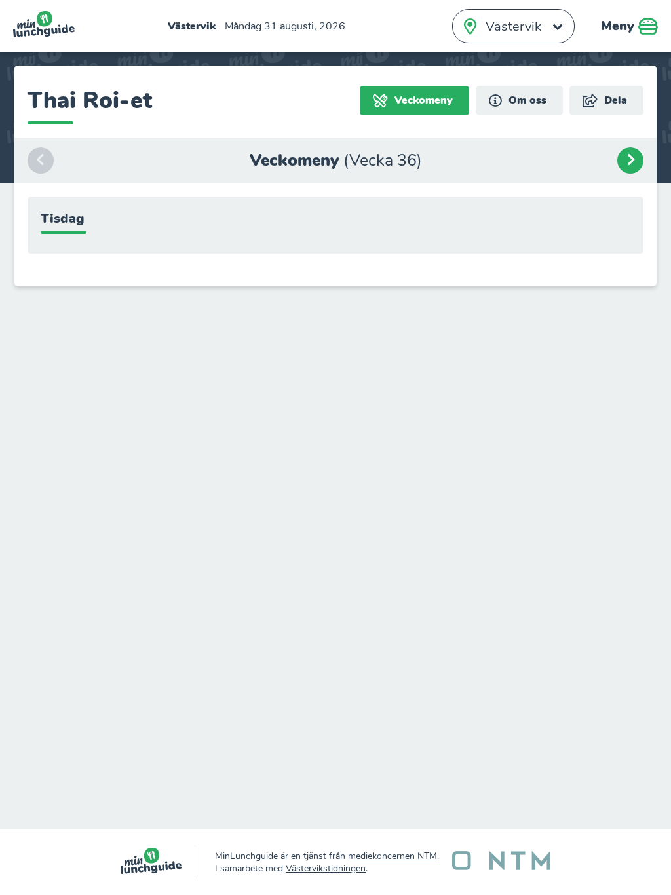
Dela (614, 100)
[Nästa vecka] (630, 160)
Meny (619, 26)
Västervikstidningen (326, 868)
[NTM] (501, 862)
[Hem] (158, 862)
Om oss (525, 100)
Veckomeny (422, 100)
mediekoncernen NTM (392, 856)
